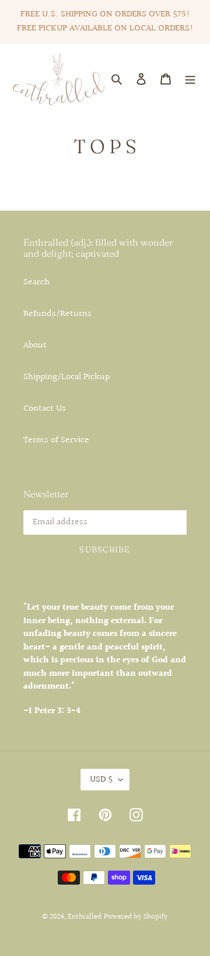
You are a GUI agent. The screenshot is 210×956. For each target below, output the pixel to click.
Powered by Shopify (136, 917)
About (35, 345)
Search (36, 282)
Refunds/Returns (57, 314)
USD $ (101, 779)
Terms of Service (56, 440)
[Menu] (190, 79)
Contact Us (44, 408)
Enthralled (85, 917)
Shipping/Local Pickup (66, 377)
